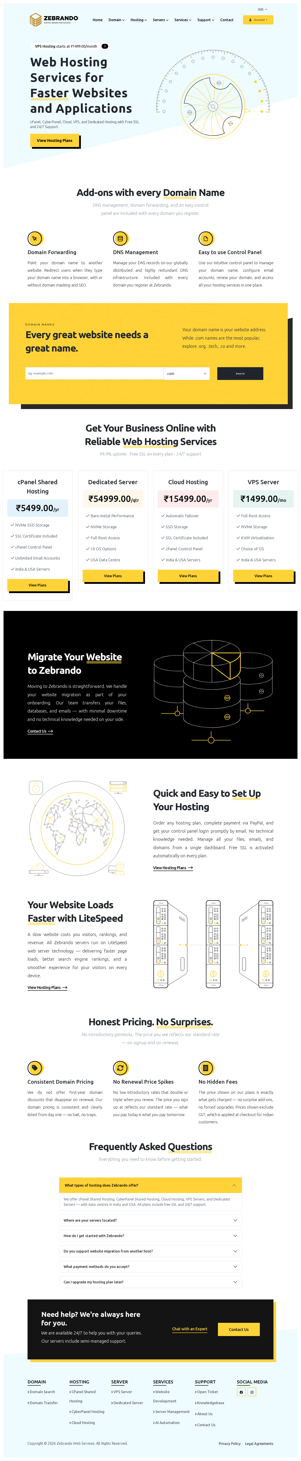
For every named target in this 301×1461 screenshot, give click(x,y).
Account (259, 19)
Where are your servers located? (90, 1220)
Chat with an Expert (189, 1329)
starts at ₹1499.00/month (66, 46)
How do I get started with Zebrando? (94, 1236)
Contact (227, 20)
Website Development (165, 1396)
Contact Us (239, 1329)
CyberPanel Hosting (88, 1411)
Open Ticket (207, 1392)
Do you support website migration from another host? (108, 1251)
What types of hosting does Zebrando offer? (101, 1185)
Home (97, 20)
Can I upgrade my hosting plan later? (93, 1282)
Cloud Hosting (83, 1422)
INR (261, 9)
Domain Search (42, 1392)
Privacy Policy (230, 1444)
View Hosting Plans (54, 140)
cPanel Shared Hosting (82, 1396)
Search (240, 373)
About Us (205, 1414)
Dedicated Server (128, 1403)
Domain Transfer (44, 1403)
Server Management (172, 1411)
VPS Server (122, 1392)
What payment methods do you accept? (96, 1267)
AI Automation (167, 1422)
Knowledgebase (210, 1403)
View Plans (37, 585)
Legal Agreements (259, 1444)
